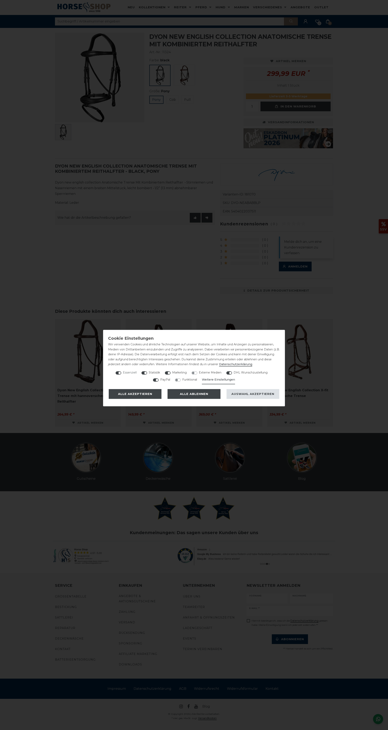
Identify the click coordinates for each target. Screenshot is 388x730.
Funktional (189, 379)
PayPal (165, 379)
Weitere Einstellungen (218, 379)
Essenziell (130, 372)
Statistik (154, 372)
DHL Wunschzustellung (251, 372)
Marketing (179, 372)
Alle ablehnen (194, 394)
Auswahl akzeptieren (252, 394)
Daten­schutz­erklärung (235, 364)
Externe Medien (210, 372)
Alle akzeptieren (135, 394)
